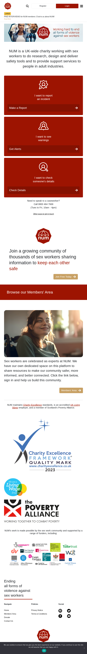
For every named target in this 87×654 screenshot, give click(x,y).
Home (6, 610)
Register (43, 6)
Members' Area (10, 614)
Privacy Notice (37, 610)
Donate (7, 617)
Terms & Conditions (39, 614)
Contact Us (8, 621)
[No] (84, 648)
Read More (57, 13)
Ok (44, 651)
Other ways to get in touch (43, 214)
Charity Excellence (32, 405)
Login (67, 6)
